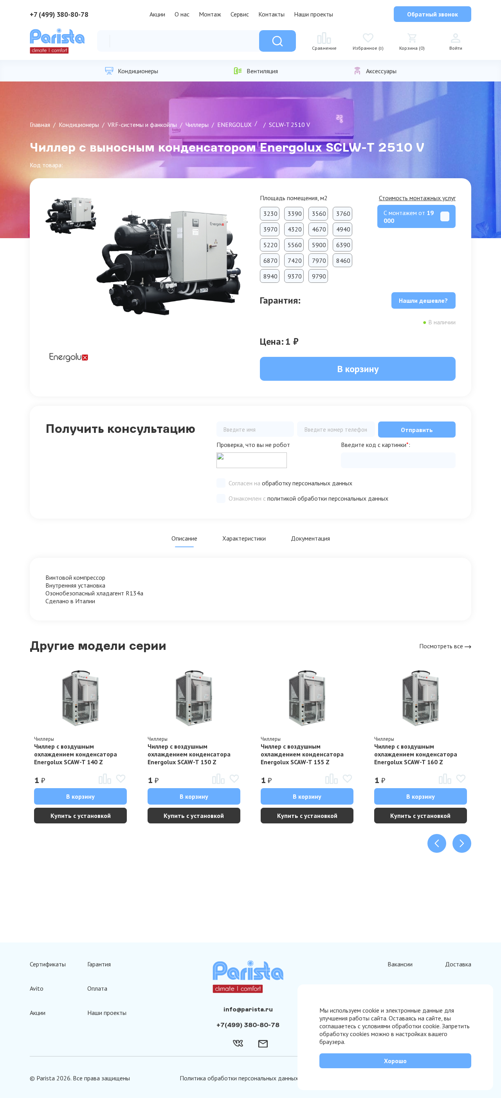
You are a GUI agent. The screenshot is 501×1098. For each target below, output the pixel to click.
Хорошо (395, 1061)
